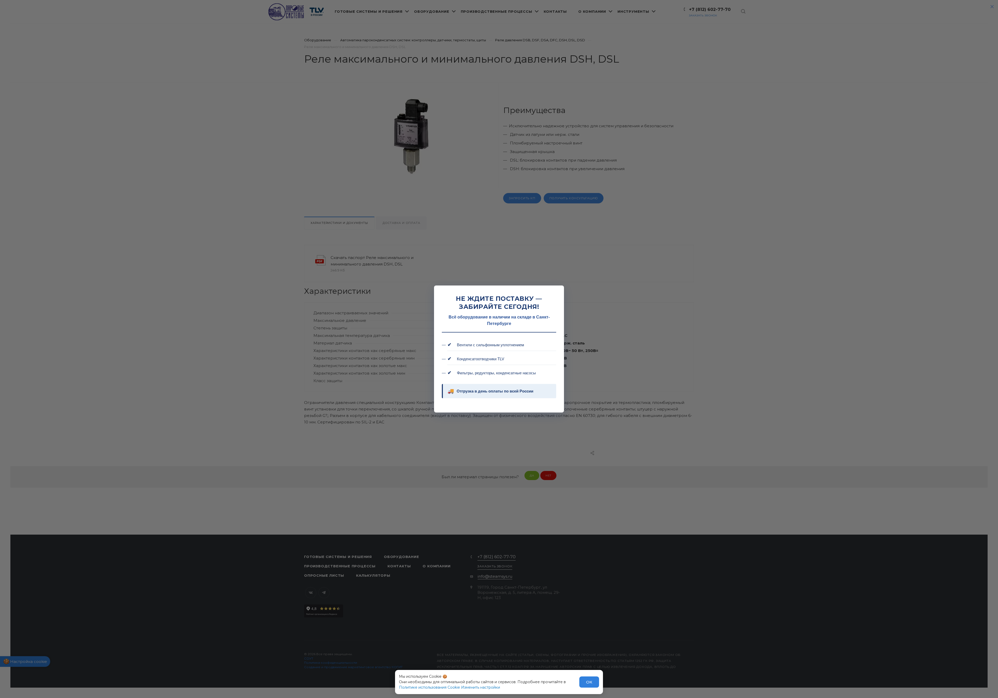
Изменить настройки (480, 687)
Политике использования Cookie (429, 687)
